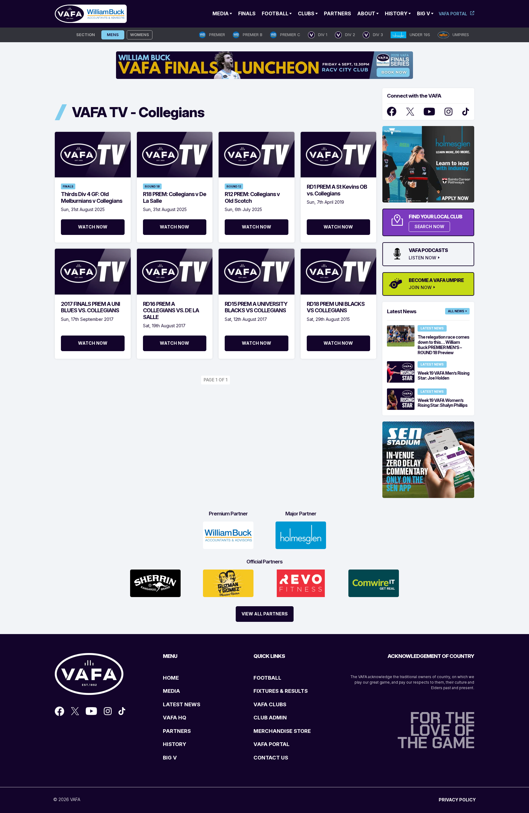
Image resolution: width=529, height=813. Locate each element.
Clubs (306, 13)
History (396, 13)
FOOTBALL (267, 678)
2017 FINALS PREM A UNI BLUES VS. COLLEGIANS (90, 307)
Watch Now (92, 226)
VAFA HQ (174, 718)
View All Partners (265, 613)
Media (220, 13)
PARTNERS (177, 731)
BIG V (170, 758)
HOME (171, 678)
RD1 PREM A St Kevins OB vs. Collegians (337, 190)
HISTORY (174, 744)
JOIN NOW (420, 287)
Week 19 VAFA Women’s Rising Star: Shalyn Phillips (442, 403)
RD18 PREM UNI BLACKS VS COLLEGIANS (336, 307)
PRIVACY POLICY (457, 799)
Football (275, 13)
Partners (337, 13)
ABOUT (366, 13)
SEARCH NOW (429, 226)
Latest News (432, 328)
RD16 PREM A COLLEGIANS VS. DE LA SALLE (171, 310)
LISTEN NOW (422, 257)
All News (456, 311)
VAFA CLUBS (269, 704)
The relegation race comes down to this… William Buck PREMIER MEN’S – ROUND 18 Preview (443, 344)
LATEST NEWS (181, 704)
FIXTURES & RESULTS (280, 691)
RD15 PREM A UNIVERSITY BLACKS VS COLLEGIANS (256, 307)
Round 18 (152, 186)
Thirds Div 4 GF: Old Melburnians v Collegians (91, 197)
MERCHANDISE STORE (282, 731)
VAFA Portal (453, 13)
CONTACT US (270, 758)
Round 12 (234, 186)
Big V (423, 13)
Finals (247, 13)
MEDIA (171, 691)
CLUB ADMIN (270, 718)
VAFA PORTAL (271, 744)
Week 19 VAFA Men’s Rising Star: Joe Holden (443, 375)
